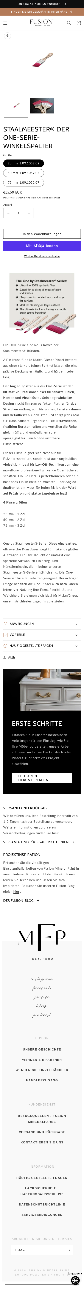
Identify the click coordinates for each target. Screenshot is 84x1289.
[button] (5, 23)
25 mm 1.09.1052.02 (23, 163)
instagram (42, 979)
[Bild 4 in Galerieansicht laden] (42, 106)
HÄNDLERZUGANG (42, 1080)
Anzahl (7, 204)
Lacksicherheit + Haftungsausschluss (42, 1191)
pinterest (42, 1015)
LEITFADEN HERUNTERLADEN (33, 778)
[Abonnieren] (68, 1250)
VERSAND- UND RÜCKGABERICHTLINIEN (35, 842)
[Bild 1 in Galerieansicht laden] (16, 106)
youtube (42, 997)
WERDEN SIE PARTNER (42, 1059)
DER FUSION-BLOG (18, 900)
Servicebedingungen (42, 1214)
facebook (42, 988)
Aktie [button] (12, 657)
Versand (20, 197)
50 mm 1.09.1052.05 (23, 173)
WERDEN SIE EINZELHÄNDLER (42, 1070)
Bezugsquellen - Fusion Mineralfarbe (42, 1119)
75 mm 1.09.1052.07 (23, 182)
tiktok (42, 1006)
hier (16, 891)
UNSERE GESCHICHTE (42, 1049)
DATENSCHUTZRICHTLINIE (42, 1204)
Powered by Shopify (49, 1275)
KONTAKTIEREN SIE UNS (42, 1142)
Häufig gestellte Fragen (42, 1178)
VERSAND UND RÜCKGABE (42, 1132)
